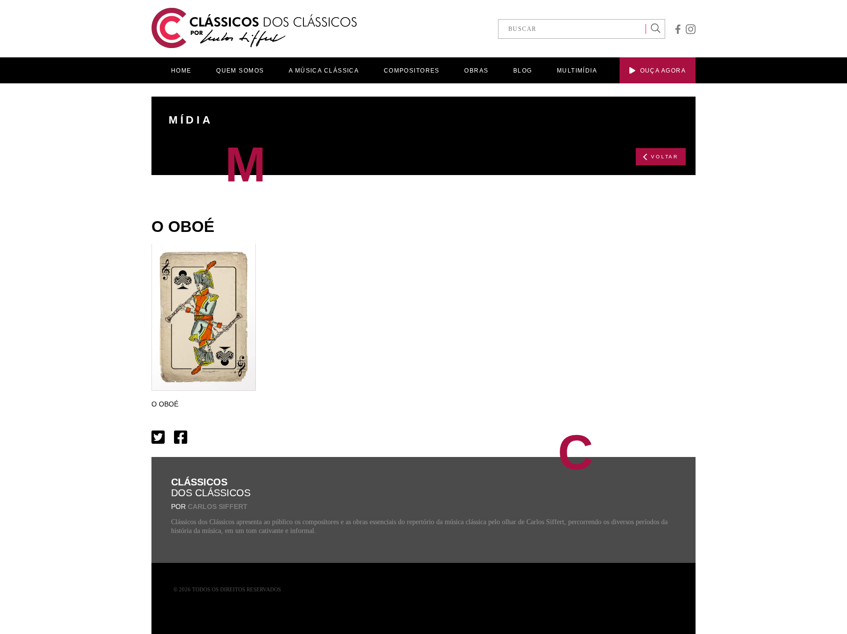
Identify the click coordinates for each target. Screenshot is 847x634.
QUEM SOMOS (240, 70)
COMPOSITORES (412, 70)
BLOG (522, 70)
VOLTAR (664, 156)
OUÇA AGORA (663, 70)
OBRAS (476, 70)
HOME (181, 70)
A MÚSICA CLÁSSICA (324, 70)
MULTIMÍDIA (577, 70)
